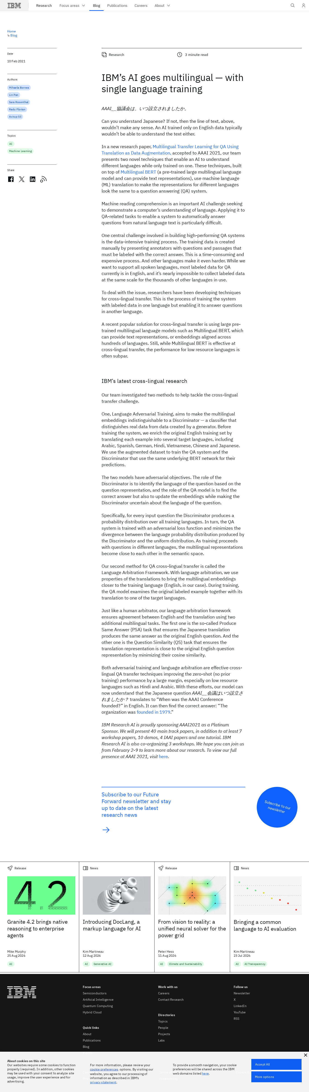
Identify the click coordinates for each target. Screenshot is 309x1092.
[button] (305, 1055)
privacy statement (103, 1082)
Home (11, 31)
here (163, 756)
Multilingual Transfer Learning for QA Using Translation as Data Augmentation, (170, 149)
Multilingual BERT (138, 172)
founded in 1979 (153, 712)
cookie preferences (104, 1069)
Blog (13, 35)
